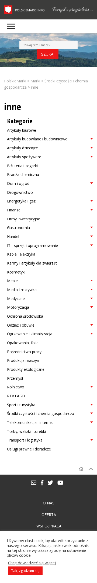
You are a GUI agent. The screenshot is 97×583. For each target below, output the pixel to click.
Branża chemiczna (23, 174)
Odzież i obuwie (20, 325)
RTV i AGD (16, 395)
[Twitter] (52, 483)
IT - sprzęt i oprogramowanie (32, 245)
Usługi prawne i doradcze (29, 449)
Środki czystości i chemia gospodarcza (40, 413)
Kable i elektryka (21, 254)
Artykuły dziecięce (22, 147)
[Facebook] (44, 483)
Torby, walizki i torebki (26, 431)
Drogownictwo (20, 192)
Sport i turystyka (21, 404)
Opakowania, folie (23, 342)
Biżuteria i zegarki (22, 165)
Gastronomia (18, 227)
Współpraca (48, 526)
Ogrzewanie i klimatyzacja (29, 333)
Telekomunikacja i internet (30, 422)
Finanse (13, 209)
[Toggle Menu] (11, 26)
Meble (12, 280)
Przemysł (15, 378)
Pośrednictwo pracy (24, 351)
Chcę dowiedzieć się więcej (32, 562)
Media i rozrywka (22, 289)
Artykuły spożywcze (24, 156)
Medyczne (16, 298)
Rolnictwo (15, 386)
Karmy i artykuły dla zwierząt (32, 263)
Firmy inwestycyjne (23, 218)
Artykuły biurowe (21, 130)
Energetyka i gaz (21, 201)
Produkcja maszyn (23, 360)
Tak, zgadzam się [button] (25, 570)
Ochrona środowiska (25, 316)
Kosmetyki (16, 272)
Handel (13, 236)
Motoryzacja (18, 307)
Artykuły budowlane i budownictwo (37, 138)
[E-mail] (35, 483)
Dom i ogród (18, 183)
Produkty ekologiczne (25, 369)
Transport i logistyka (25, 440)
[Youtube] (61, 483)
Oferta (48, 514)
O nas (48, 502)
